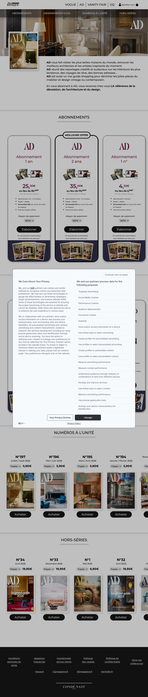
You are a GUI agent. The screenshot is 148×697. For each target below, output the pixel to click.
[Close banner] (116, 275)
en (22, 423)
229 (32, 288)
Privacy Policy (74, 423)
